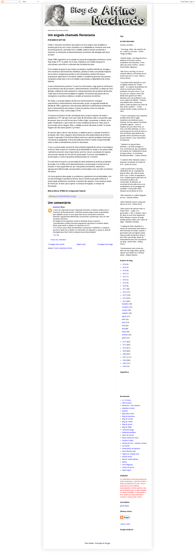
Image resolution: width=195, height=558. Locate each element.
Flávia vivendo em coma (130, 438)
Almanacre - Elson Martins (131, 405)
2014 (125, 298)
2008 (125, 354)
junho (124, 322)
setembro (125, 313)
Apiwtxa (125, 411)
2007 (125, 357)
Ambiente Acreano (128, 408)
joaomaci (56, 207)
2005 (125, 363)
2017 (125, 289)
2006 (125, 360)
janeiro (124, 338)
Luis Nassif (125, 446)
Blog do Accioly (127, 419)
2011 (125, 345)
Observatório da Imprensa (131, 448)
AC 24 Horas (126, 400)
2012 (125, 342)
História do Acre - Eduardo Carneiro (134, 443)
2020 (125, 280)
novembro (125, 307)
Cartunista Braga (128, 430)
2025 (125, 267)
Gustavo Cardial (127, 440)
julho (124, 319)
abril (123, 329)
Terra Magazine (127, 465)
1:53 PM (56, 235)
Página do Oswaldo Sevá (130, 454)
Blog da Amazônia (128, 416)
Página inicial (81, 244)
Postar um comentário (58, 240)
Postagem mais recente (56, 244)
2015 (125, 295)
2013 (125, 301)
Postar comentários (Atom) (63, 248)
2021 (125, 276)
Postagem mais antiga (105, 244)
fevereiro (125, 335)
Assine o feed (125, 524)
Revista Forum (127, 457)
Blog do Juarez (127, 424)
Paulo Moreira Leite (129, 451)
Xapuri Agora (126, 470)
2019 (125, 283)
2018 (125, 286)
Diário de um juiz (128, 435)
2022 (125, 273)
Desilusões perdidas (129, 432)
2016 (125, 292)
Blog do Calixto (127, 422)
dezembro (125, 304)
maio (124, 325)
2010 (125, 348)
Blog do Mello (127, 427)
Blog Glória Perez (128, 414)
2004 (125, 366)
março (124, 332)
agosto (124, 316)
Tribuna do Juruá (128, 467)
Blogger (107, 543)
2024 (125, 270)
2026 (125, 264)
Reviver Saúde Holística (130, 459)
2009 (125, 351)
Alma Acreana (126, 403)
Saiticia (124, 462)
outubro (125, 310)
